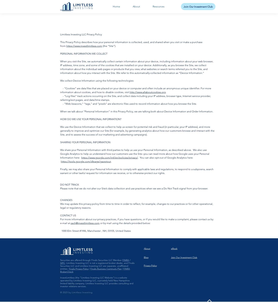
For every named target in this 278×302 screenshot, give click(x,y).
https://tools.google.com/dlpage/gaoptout (86, 161)
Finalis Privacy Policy (79, 268)
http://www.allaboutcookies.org (148, 92)
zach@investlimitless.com (85, 223)
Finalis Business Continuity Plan (106, 268)
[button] (158, 6)
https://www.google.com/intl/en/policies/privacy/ (109, 157)
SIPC (62, 263)
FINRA (125, 260)
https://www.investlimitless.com (84, 45)
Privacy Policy (150, 265)
